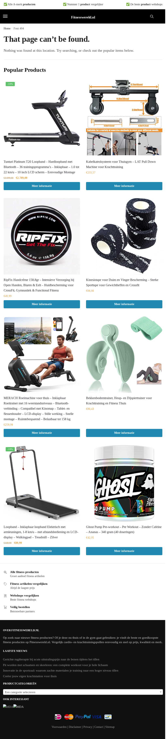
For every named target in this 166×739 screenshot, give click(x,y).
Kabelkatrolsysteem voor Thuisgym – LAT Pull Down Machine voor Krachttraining (121, 164)
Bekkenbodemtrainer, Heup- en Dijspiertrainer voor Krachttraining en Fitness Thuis (119, 400)
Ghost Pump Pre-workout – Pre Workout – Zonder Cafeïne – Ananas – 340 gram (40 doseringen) (124, 529)
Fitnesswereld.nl (83, 17)
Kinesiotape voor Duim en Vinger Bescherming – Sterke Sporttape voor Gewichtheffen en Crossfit (122, 282)
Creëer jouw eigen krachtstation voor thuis (30, 676)
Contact (98, 726)
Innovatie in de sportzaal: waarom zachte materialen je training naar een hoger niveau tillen (60, 670)
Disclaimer (75, 726)
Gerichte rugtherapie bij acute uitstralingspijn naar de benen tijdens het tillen (51, 659)
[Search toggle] (152, 16)
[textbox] (83, 692)
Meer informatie (42, 185)
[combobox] (83, 692)
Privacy (87, 726)
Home (7, 28)
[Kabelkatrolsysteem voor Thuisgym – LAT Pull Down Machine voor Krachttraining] (124, 118)
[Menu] (9, 16)
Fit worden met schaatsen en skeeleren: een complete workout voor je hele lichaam (55, 665)
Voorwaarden (59, 726)
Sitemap (110, 726)
